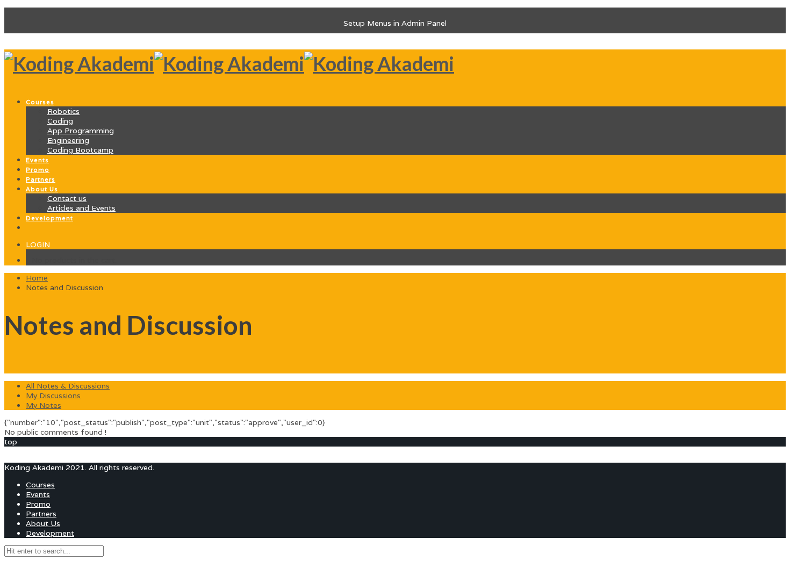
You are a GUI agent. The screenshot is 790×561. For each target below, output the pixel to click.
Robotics (63, 111)
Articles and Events (81, 208)
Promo (38, 504)
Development (50, 533)
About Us (43, 523)
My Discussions (53, 395)
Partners (41, 514)
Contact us (67, 198)
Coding (60, 121)
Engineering (68, 140)
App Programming (80, 130)
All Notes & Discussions (68, 386)
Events (38, 494)
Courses (40, 485)
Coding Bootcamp (80, 150)
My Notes (43, 405)
